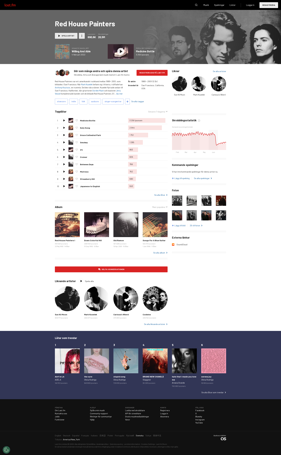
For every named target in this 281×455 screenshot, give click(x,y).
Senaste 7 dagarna (156, 111)
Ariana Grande (178, 382)
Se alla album (159, 252)
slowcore (61, 101)
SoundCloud (182, 244)
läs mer (119, 93)
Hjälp (92, 419)
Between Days (87, 164)
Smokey (84, 142)
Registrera (268, 5)
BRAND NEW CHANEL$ (153, 376)
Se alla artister (219, 71)
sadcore (95, 101)
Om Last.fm (60, 410)
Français (85, 435)
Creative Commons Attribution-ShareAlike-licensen (136, 447)
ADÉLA (58, 379)
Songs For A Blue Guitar (154, 240)
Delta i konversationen (113, 269)
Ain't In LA (59, 376)
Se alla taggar (137, 101)
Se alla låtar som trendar (212, 392)
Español (75, 435)
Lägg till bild (179, 225)
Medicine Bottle (145, 51)
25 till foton (195, 225)
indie (73, 101)
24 (81, 149)
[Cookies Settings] (6, 450)
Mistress (84, 171)
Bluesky (198, 416)
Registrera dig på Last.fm (152, 73)
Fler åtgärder (82, 36)
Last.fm (13, 5)
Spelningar (219, 5)
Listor (232, 5)
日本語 (103, 435)
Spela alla (80, 111)
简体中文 (157, 435)
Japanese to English (90, 186)
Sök (196, 5)
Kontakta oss (61, 413)
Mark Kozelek (86, 84)
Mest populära (158, 207)
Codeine (147, 314)
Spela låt (64, 120)
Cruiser (83, 157)
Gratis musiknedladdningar (137, 416)
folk (83, 101)
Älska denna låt (76, 120)
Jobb (57, 416)
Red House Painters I (65, 240)
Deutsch (66, 435)
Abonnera (164, 416)
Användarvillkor (102, 444)
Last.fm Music (161, 444)
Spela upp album (62, 51)
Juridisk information (132, 444)
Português (119, 435)
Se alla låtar (159, 195)
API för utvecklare (133, 413)
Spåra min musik (97, 410)
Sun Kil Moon (179, 94)
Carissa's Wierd (219, 94)
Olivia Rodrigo (90, 379)
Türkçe (148, 435)
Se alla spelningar (202, 178)
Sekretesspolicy (116, 444)
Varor (127, 419)
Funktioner (59, 419)
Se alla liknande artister (154, 324)
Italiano (94, 435)
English (58, 435)
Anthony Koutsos (62, 87)
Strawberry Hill (87, 179)
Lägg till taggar (127, 102)
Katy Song (85, 128)
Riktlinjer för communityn (101, 416)
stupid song (119, 376)
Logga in (250, 5)
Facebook (199, 410)
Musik (206, 5)
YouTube (199, 422)
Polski (110, 435)
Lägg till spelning (182, 178)
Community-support (99, 413)
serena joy (206, 376)
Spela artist (68, 36)
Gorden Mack (98, 90)
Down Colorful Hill (93, 240)
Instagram (200, 419)
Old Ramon (118, 240)
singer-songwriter (113, 101)
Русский (130, 435)
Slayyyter (147, 379)
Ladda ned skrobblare (135, 410)
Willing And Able (81, 51)
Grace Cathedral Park (90, 135)
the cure (88, 376)
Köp (59, 232)
